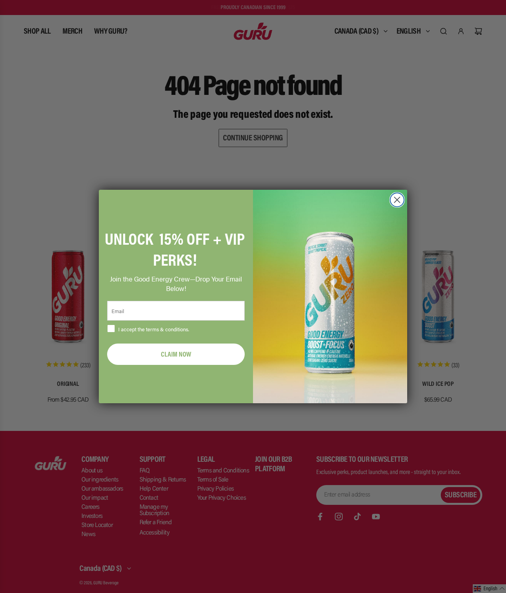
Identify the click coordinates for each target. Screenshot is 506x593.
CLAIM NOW (176, 354)
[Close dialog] (397, 200)
